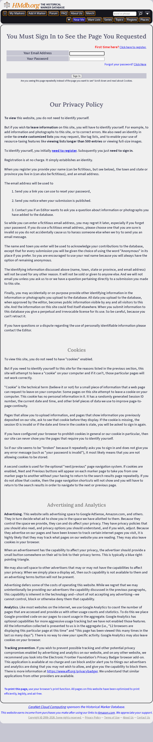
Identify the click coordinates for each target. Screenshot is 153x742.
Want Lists (94, 19)
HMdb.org (25, 5)
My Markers (17, 13)
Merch (90, 13)
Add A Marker (37, 13)
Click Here (140, 64)
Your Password (37, 58)
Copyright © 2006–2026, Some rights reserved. (55, 717)
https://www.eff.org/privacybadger (72, 671)
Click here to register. (133, 47)
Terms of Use (112, 717)
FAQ (64, 13)
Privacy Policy (93, 717)
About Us (76, 13)
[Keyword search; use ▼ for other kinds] (140, 13)
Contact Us (143, 717)
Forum (53, 13)
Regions (132, 19)
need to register (64, 150)
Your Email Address (38, 53)
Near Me (79, 19)
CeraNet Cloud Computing (47, 706)
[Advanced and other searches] (147, 13)
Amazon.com (106, 712)
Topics (119, 19)
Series (108, 19)
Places (144, 19)
